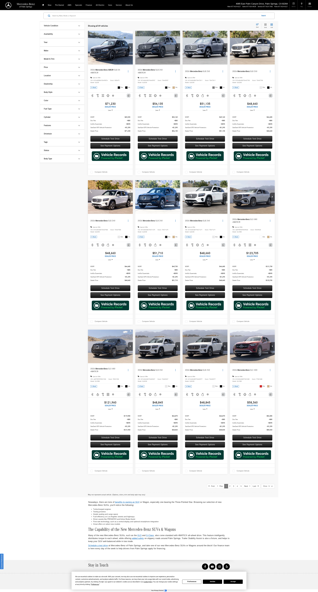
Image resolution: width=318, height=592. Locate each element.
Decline (212, 581)
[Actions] (128, 71)
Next (246, 486)
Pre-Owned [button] (59, 5)
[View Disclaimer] (113, 95)
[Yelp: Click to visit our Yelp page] (227, 566)
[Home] (43, 5)
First (212, 486)
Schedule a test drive (98, 545)
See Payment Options (110, 146)
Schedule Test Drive (110, 139)
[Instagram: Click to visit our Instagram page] (219, 566)
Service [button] (119, 5)
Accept (233, 581)
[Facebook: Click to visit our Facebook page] (205, 566)
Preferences (191, 581)
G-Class (150, 535)
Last (255, 486)
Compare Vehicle (101, 172)
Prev (220, 486)
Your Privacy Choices (157, 590)
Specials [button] (78, 5)
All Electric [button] (100, 5)
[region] (110, 124)
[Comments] (128, 95)
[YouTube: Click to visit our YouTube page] (212, 566)
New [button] (49, 5)
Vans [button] (110, 5)
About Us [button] (129, 5)
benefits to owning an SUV (127, 502)
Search (263, 15)
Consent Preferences (2, 561)
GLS (139, 535)
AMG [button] (69, 5)
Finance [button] (89, 5)
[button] (130, 47)
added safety (138, 538)
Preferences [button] (95, 584)
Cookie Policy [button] (147, 582)
